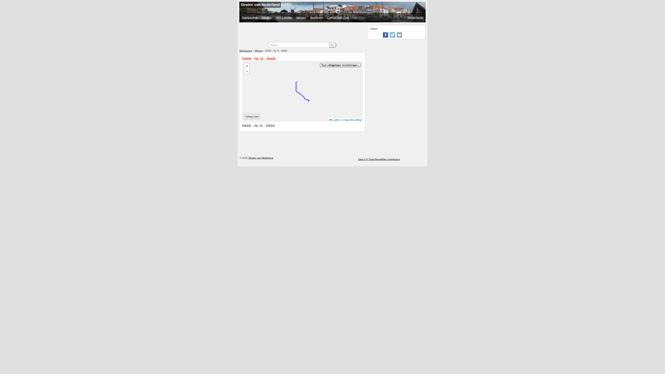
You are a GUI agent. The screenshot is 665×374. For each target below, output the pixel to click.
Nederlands (416, 17)
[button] (246, 66)
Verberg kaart (252, 116)
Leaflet (336, 120)
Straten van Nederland (260, 158)
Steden (266, 17)
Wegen (301, 17)
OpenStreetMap (353, 120)
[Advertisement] (302, 33)
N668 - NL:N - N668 (258, 59)
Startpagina (249, 17)
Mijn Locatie (284, 17)
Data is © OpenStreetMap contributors (379, 159)
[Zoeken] (333, 45)
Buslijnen (316, 17)
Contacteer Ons (338, 17)
